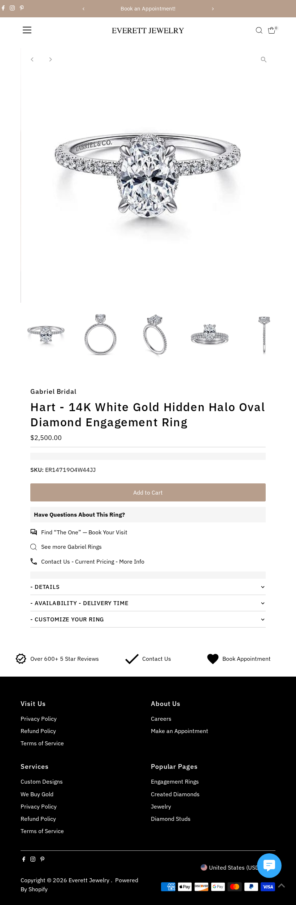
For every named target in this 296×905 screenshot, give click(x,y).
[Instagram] (12, 8)
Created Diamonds (175, 794)
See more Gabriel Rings (71, 546)
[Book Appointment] (213, 662)
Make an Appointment (179, 730)
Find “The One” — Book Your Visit (84, 532)
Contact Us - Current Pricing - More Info (92, 561)
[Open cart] (271, 30)
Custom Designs (42, 781)
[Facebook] (3, 8)
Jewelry (161, 806)
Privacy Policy (39, 718)
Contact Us (156, 658)
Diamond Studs (171, 818)
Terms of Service (42, 743)
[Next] (212, 9)
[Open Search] (259, 30)
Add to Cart (148, 492)
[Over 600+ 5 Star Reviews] (21, 662)
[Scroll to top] (281, 885)
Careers (161, 718)
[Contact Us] (132, 662)
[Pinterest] (22, 8)
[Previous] (83, 9)
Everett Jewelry (90, 880)
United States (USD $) (237, 867)
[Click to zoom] (264, 60)
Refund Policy (38, 730)
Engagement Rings (175, 781)
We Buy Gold (37, 794)
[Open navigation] (27, 30)
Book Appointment (246, 658)
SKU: (37, 469)
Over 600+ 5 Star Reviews (64, 658)
